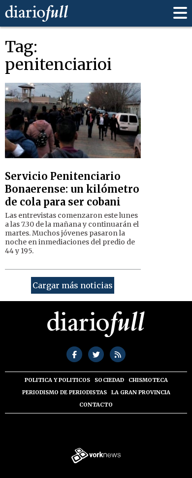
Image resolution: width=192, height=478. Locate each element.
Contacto (96, 404)
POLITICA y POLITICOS (57, 379)
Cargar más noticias (72, 285)
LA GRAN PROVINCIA (140, 392)
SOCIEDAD (109, 379)
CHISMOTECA (148, 379)
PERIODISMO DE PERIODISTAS (64, 392)
